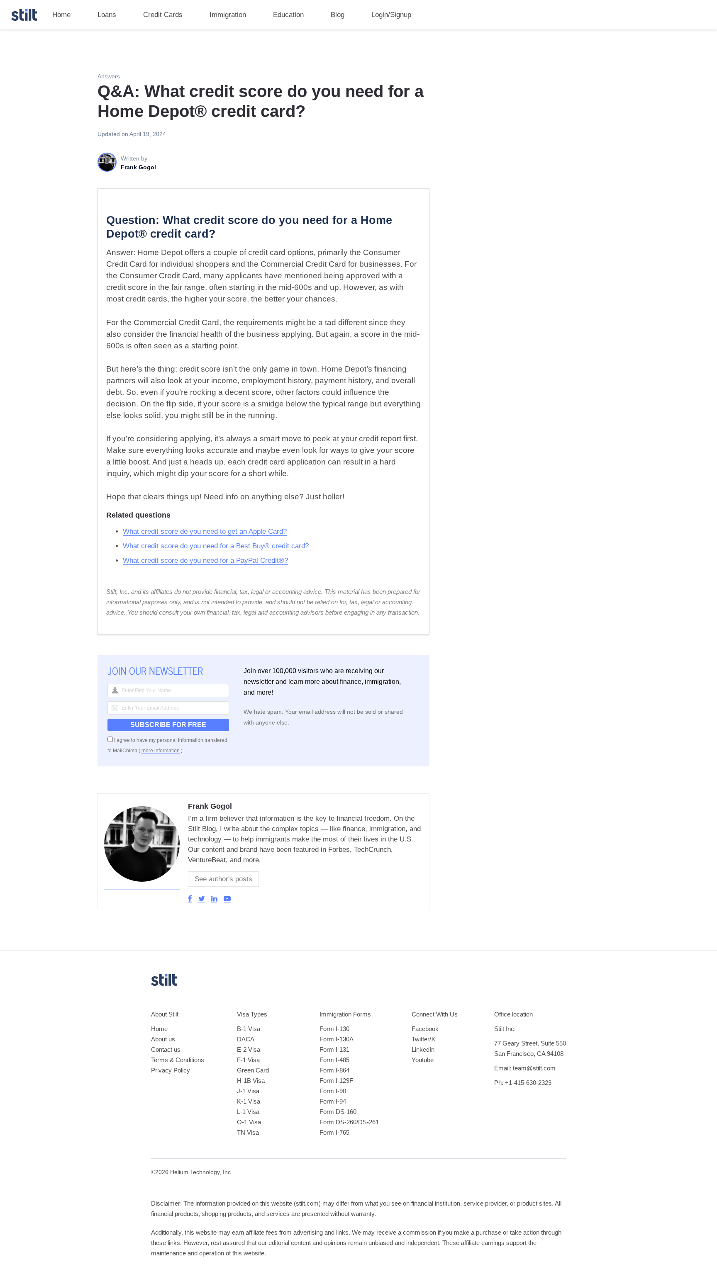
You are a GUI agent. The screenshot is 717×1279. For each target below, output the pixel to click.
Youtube (423, 1059)
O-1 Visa (249, 1122)
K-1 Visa (248, 1101)
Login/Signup (391, 15)
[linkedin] (214, 898)
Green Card (253, 1070)
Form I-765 (334, 1132)
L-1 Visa (248, 1111)
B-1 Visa (248, 1028)
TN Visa (248, 1132)
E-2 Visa (248, 1049)
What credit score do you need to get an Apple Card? (205, 531)
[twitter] (201, 898)
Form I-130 (334, 1028)
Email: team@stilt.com (525, 1068)
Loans (107, 15)
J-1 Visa (248, 1090)
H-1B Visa (251, 1080)
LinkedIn (423, 1049)
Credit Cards (163, 15)
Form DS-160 (337, 1111)
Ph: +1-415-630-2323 (522, 1082)
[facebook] (190, 898)
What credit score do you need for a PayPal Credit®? (205, 560)
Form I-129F (336, 1080)
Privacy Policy (170, 1070)
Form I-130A (336, 1039)
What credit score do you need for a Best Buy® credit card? (216, 546)
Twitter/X (423, 1039)
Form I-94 (332, 1101)
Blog (337, 15)
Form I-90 (332, 1090)
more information (160, 751)
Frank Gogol (210, 806)
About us (163, 1039)
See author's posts (223, 879)
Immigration (228, 15)
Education (288, 15)
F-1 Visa (248, 1059)
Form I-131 (334, 1049)
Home (61, 15)
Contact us (165, 1049)
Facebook (425, 1028)
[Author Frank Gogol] (142, 886)
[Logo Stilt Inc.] (24, 15)
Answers (109, 76)
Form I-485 (334, 1059)
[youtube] (227, 898)
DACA (245, 1039)
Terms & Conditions (177, 1059)
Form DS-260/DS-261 (349, 1122)
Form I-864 (334, 1070)
